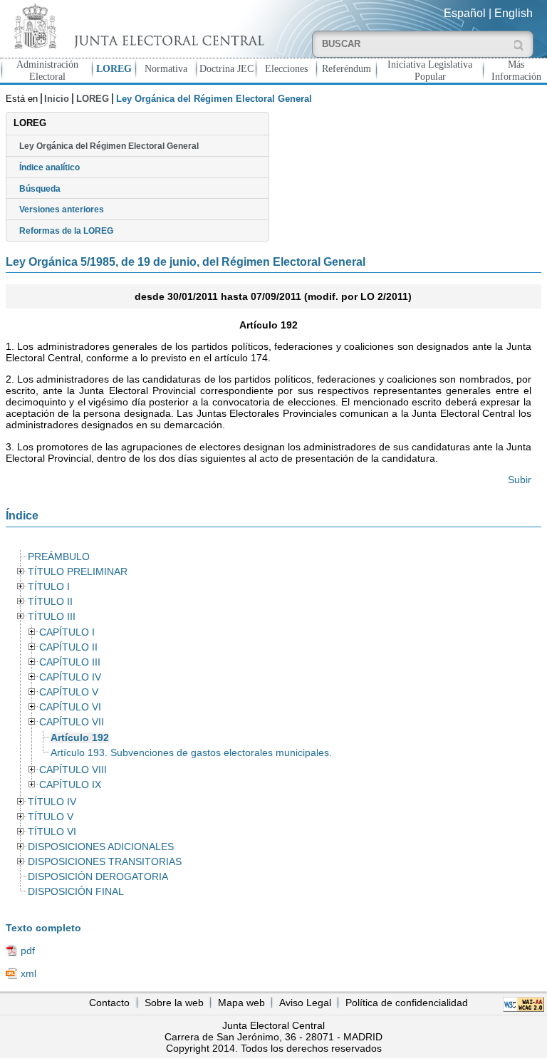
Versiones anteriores (61, 209)
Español (465, 13)
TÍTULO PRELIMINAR (77, 571)
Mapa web (241, 1002)
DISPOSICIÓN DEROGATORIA (98, 876)
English (513, 13)
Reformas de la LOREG (66, 231)
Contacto (109, 1002)
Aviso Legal (305, 1002)
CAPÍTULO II (68, 647)
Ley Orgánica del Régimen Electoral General (109, 146)
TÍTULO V (50, 817)
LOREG (114, 68)
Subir (519, 479)
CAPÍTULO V (68, 692)
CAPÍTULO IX (70, 785)
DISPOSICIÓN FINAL (76, 891)
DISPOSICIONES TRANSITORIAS (105, 861)
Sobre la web (174, 1002)
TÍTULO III (51, 616)
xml (28, 973)
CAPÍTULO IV (70, 677)
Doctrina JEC (226, 68)
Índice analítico (49, 167)
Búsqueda (40, 189)
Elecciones (286, 68)
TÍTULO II (50, 601)
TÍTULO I (49, 586)
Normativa (166, 68)
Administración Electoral (47, 70)
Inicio (56, 98)
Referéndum (346, 68)
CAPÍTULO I (67, 632)
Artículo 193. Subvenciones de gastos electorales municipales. (191, 752)
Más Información (516, 70)
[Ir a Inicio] (137, 26)
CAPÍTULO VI (70, 707)
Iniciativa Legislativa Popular (429, 70)
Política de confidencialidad (406, 1002)
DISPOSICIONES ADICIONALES (101, 847)
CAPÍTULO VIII (73, 770)
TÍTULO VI (52, 832)
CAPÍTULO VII (71, 722)
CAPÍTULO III (69, 662)
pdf (28, 950)
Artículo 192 (80, 738)
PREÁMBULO (59, 557)
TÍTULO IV (52, 802)
